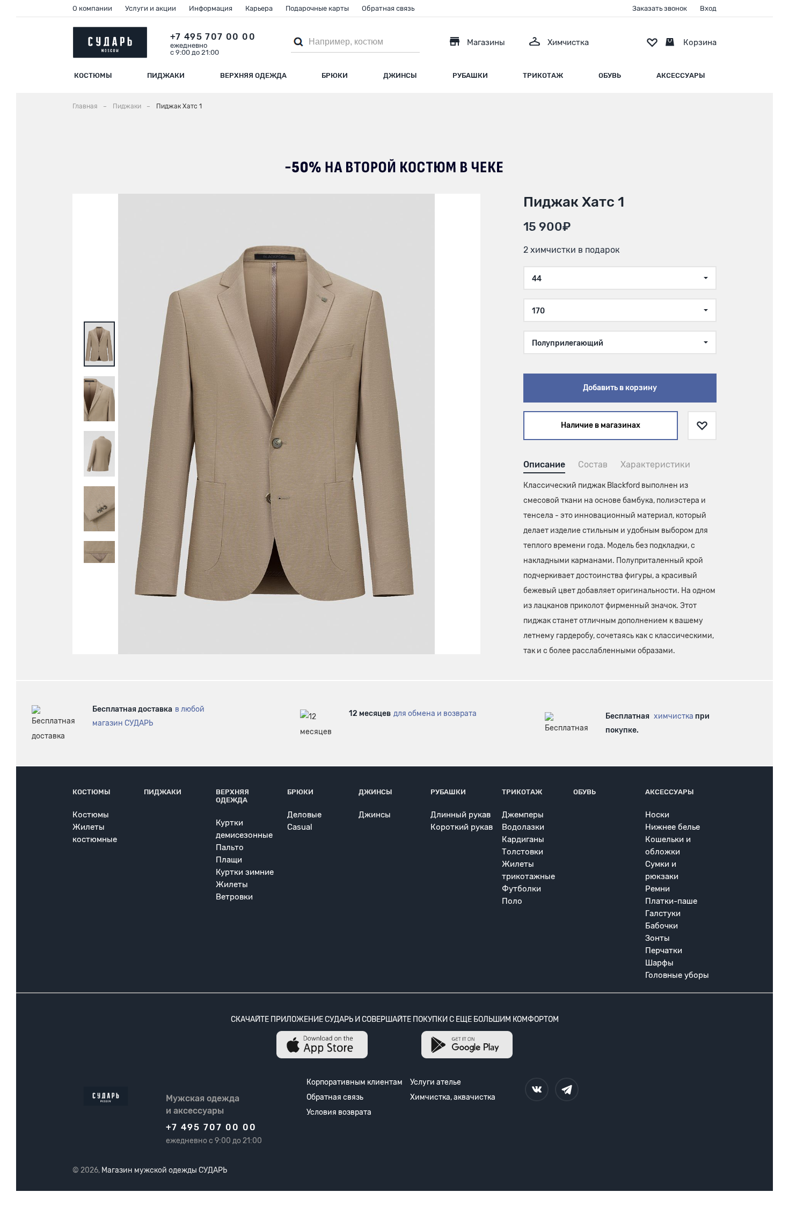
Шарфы (659, 963)
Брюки (335, 75)
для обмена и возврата (435, 713)
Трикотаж (543, 75)
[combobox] (620, 278)
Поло (512, 901)
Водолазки (523, 827)
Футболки (521, 889)
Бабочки (661, 926)
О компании (92, 8)
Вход (708, 8)
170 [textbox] (538, 311)
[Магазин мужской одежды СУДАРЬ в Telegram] (567, 1089)
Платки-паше (671, 901)
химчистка (673, 716)
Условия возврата (338, 1112)
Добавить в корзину (620, 387)
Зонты (657, 938)
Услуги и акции (150, 8)
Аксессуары (680, 75)
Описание (544, 464)
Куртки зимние (245, 872)
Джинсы (400, 75)
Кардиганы (523, 839)
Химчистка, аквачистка (452, 1097)
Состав (593, 464)
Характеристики (655, 464)
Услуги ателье (435, 1082)
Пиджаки (166, 75)
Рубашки (470, 75)
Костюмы (93, 75)
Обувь (609, 75)
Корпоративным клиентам (354, 1082)
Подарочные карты (317, 8)
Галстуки (663, 913)
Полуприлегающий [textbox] (567, 343)
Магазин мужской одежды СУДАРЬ (164, 1170)
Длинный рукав (460, 815)
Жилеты (232, 884)
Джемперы (523, 815)
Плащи (229, 860)
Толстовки (522, 852)
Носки (657, 815)
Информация (210, 8)
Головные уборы (677, 975)
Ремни (657, 889)
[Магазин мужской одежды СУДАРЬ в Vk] (537, 1089)
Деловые (304, 815)
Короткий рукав (461, 827)
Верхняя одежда (253, 75)
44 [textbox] (537, 278)
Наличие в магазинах (600, 425)
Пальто (230, 847)
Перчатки (663, 950)
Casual (299, 827)
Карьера (259, 8)
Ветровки (234, 897)
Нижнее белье (672, 827)
